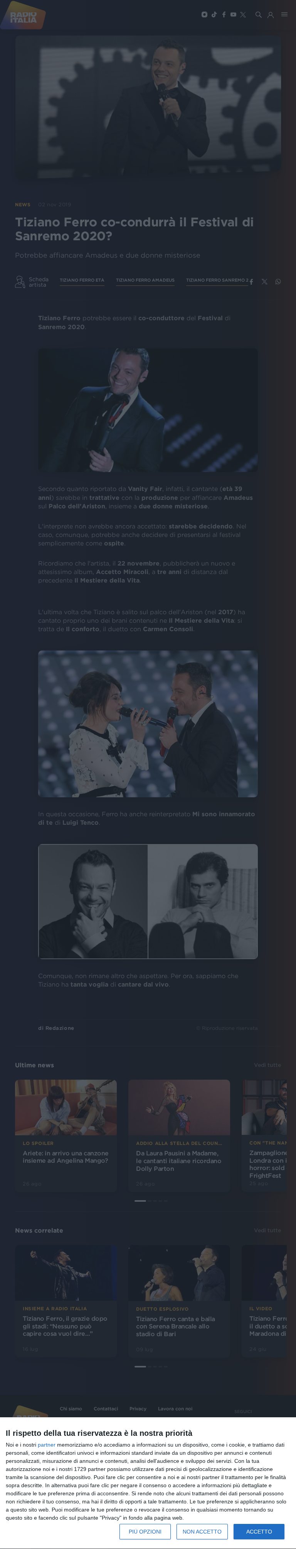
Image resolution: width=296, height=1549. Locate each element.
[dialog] (148, 1483)
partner (47, 1444)
